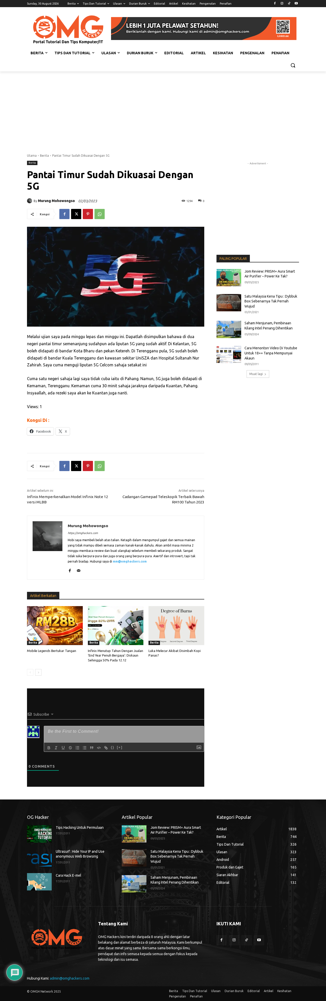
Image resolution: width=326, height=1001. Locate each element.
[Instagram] (282, 4)
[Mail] (78, 569)
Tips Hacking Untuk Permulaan (80, 827)
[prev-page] (30, 672)
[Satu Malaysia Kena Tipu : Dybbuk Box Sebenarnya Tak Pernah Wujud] (228, 302)
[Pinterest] (88, 214)
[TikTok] (289, 4)
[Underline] (63, 748)
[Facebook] (275, 4)
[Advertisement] (163, 109)
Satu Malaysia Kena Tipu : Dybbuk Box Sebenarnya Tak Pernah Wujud (270, 301)
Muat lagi (256, 374)
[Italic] (56, 748)
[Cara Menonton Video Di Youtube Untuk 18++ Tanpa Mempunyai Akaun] (228, 354)
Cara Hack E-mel (68, 875)
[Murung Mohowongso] (30, 200)
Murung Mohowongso (56, 201)
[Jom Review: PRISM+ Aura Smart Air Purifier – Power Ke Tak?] (228, 277)
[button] (293, 65)
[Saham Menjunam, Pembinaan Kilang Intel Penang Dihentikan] (228, 329)
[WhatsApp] (99, 214)
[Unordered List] (84, 748)
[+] (120, 747)
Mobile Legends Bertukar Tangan (51, 650)
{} (112, 747)
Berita (44, 155)
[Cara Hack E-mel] (39, 881)
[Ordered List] (77, 748)
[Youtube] (296, 4)
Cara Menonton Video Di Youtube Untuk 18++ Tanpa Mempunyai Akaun (270, 353)
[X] (76, 214)
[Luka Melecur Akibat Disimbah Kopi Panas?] (176, 625)
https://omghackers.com (83, 533)
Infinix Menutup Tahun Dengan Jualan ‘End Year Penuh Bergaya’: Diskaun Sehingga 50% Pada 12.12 (115, 655)
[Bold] (48, 748)
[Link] (106, 748)
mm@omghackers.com (130, 561)
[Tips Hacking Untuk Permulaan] (39, 834)
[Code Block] (98, 748)
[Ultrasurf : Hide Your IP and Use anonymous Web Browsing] (39, 857)
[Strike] (70, 748)
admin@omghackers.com (69, 978)
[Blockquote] (91, 748)
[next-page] (38, 672)
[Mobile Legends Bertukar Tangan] (55, 625)
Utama (32, 155)
